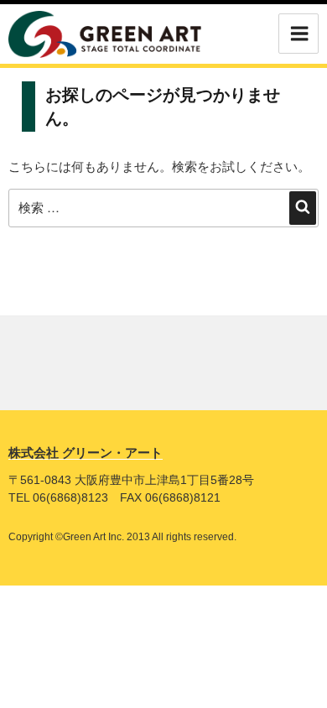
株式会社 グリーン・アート (85, 452)
